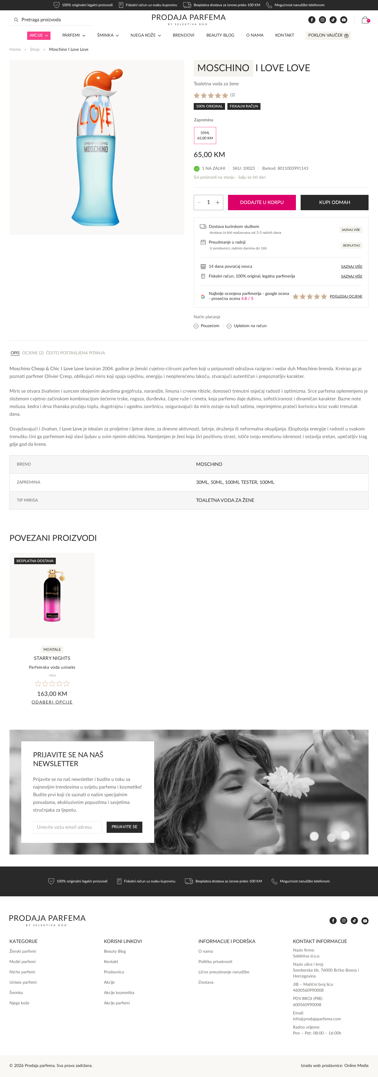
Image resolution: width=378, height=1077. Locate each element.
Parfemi (71, 35)
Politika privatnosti (215, 962)
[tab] (15, 353)
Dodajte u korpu (262, 202)
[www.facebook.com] (311, 20)
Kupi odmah (334, 202)
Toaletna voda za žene (225, 500)
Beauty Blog (220, 35)
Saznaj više (351, 230)
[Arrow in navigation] (45, 36)
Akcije (36, 35)
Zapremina (203, 120)
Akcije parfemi (117, 1003)
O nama (254, 35)
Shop (35, 50)
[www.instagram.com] (322, 20)
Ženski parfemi (22, 951)
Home (15, 50)
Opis (15, 353)
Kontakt (284, 35)
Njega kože (143, 35)
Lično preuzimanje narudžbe (223, 972)
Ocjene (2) (33, 353)
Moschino (209, 464)
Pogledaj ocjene (346, 296)
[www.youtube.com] (343, 19)
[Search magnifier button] (16, 20)
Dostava (206, 982)
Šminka (105, 35)
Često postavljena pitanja (75, 353)
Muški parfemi (22, 962)
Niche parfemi (22, 972)
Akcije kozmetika (119, 993)
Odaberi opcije (52, 702)
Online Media (356, 1066)
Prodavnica (114, 972)
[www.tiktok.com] (333, 20)
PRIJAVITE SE (124, 827)
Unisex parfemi (23, 982)
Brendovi (184, 35)
